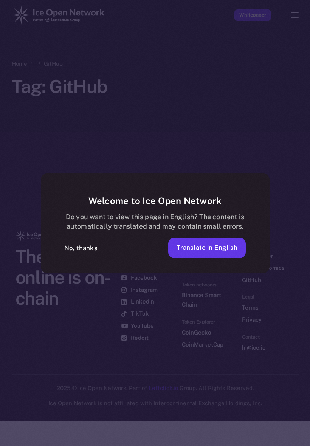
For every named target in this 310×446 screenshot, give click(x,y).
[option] (4, 430)
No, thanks (81, 248)
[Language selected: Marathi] (147, 435)
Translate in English (207, 247)
